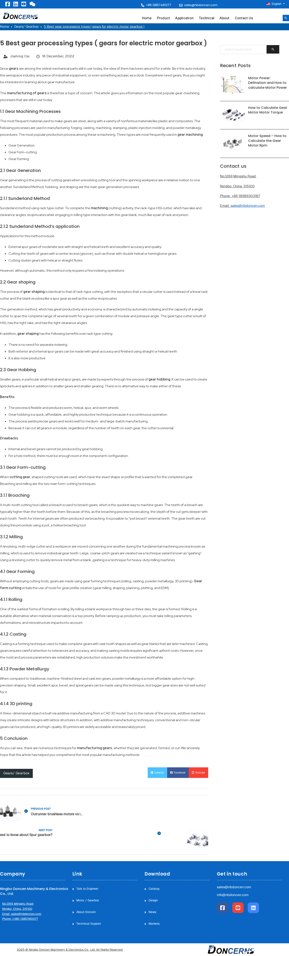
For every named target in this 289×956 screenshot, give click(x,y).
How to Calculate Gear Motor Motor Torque (267, 110)
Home (147, 18)
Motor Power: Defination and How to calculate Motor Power (267, 83)
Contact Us (244, 18)
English (276, 4)
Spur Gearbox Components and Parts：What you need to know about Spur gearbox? (26, 835)
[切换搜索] (286, 18)
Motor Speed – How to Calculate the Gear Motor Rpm (267, 140)
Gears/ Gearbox (26, 26)
